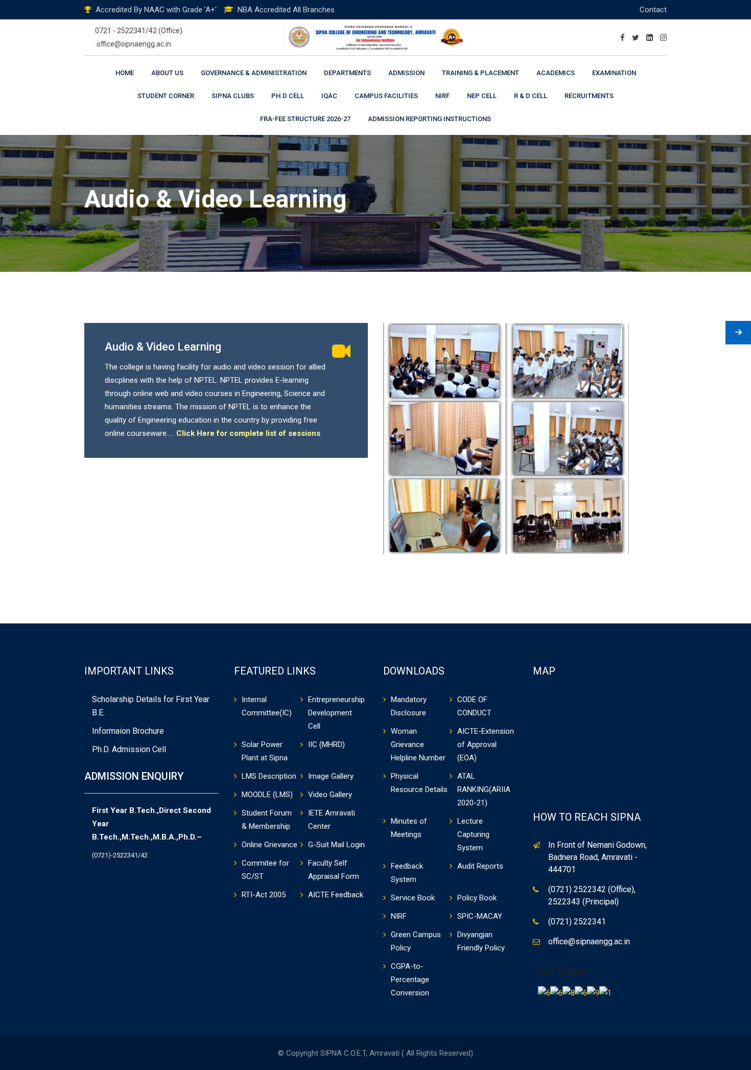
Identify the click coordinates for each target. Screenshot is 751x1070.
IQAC (329, 96)
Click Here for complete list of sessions (248, 433)
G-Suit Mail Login (336, 844)
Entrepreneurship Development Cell (336, 713)
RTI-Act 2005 (264, 894)
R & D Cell (530, 96)
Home (124, 73)
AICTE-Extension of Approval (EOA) (485, 744)
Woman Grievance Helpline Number (418, 744)
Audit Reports (480, 866)
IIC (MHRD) (326, 744)
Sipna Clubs (233, 96)
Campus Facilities (386, 96)
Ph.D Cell (287, 96)
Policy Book (477, 897)
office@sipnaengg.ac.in (134, 44)
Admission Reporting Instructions (429, 119)
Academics (555, 73)
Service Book (413, 897)
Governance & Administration (254, 73)
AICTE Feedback (335, 894)
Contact (653, 9)
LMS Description (269, 776)
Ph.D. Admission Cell (129, 749)
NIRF (442, 96)
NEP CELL (482, 96)
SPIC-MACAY (479, 916)
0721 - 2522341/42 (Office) (138, 31)
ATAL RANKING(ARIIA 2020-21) (483, 789)
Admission (406, 73)
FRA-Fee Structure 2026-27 (305, 119)
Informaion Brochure (128, 731)
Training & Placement (480, 73)
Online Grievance (269, 844)
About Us (167, 73)
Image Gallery (331, 776)
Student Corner (165, 96)
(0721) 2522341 (577, 921)
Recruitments (589, 96)
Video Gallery (330, 794)
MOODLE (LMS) (267, 794)
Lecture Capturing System (473, 834)
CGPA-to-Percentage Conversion (410, 979)
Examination (614, 73)
